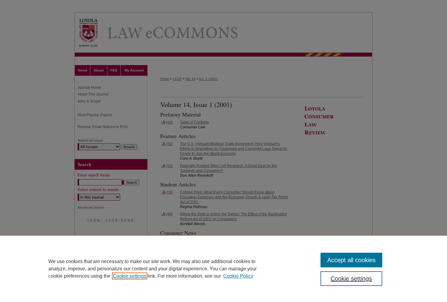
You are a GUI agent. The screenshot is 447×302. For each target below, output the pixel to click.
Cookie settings (129, 276)
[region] (223, 268)
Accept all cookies (351, 260)
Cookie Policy (238, 276)
